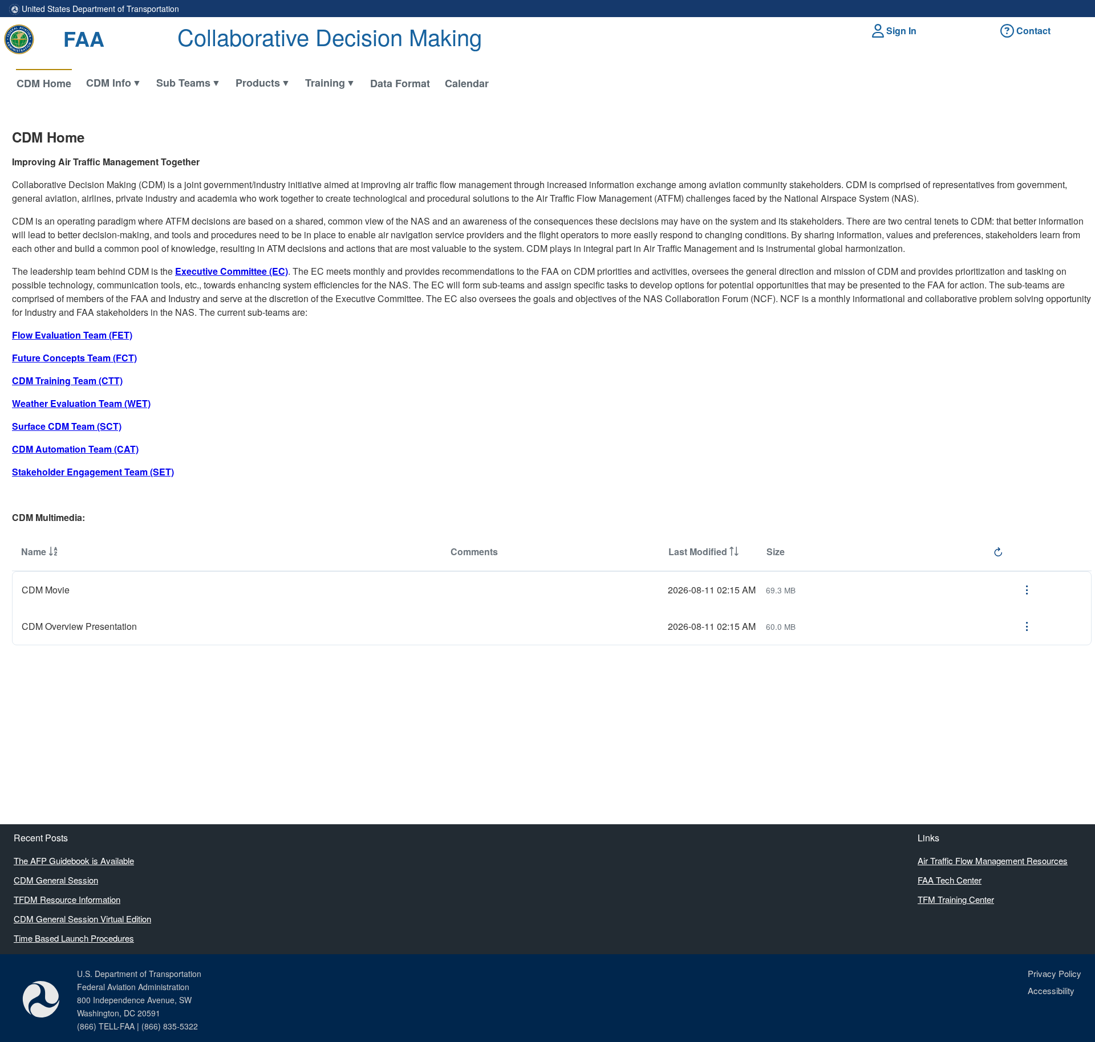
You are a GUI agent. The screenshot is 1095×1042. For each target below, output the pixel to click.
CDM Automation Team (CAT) (75, 448)
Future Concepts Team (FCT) (74, 357)
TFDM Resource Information (67, 899)
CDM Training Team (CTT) (67, 380)
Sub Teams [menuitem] (183, 82)
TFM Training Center (956, 899)
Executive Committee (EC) (231, 271)
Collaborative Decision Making (329, 36)
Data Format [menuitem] (400, 83)
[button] (896, 31)
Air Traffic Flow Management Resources (993, 860)
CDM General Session (56, 880)
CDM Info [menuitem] (108, 82)
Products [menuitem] (258, 82)
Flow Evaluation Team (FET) (72, 334)
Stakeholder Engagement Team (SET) (93, 471)
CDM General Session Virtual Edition (82, 919)
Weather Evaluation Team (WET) (81, 403)
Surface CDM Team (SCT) (66, 426)
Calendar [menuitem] (467, 83)
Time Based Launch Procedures (74, 938)
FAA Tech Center (950, 880)
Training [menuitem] (325, 82)
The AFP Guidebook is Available (74, 860)
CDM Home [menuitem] (44, 83)
